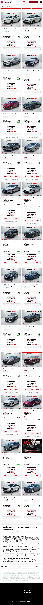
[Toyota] (2, 2)
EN (24, 1)
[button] (20, 19)
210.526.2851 (34, 1)
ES (27, 1)
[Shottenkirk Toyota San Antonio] (8, 2)
